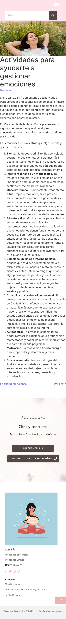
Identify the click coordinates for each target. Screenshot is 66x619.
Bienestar (6, 90)
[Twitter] (10, 571)
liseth (62, 383)
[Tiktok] (18, 571)
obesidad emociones (13, 383)
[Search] (53, 15)
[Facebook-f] (5, 571)
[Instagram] (14, 571)
